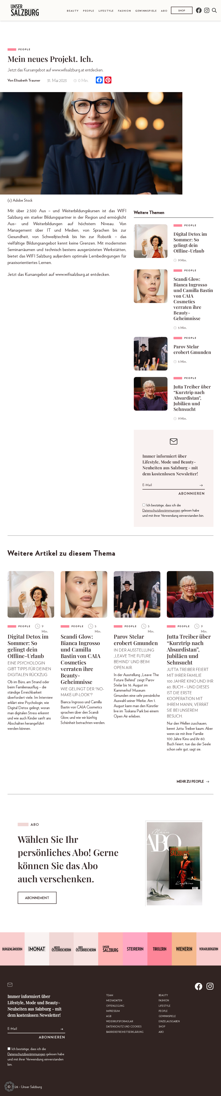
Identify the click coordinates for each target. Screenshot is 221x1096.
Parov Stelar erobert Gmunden (192, 349)
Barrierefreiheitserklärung (125, 1032)
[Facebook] (99, 81)
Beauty (73, 11)
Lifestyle (106, 11)
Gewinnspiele (146, 11)
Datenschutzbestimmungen (161, 510)
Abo (164, 11)
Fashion (124, 11)
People (88, 11)
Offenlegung (115, 1006)
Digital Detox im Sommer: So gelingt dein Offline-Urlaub (190, 242)
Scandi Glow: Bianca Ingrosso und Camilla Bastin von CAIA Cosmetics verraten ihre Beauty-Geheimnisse (193, 298)
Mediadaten (114, 1000)
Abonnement (37, 898)
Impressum (113, 1011)
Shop (181, 10)
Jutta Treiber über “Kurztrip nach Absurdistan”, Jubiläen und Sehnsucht (192, 398)
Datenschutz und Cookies (123, 1026)
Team (109, 995)
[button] (9, 1086)
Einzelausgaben (169, 1021)
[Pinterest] (108, 81)
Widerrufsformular (119, 1021)
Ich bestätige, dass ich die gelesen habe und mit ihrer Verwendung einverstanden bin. (173, 510)
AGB (108, 1016)
